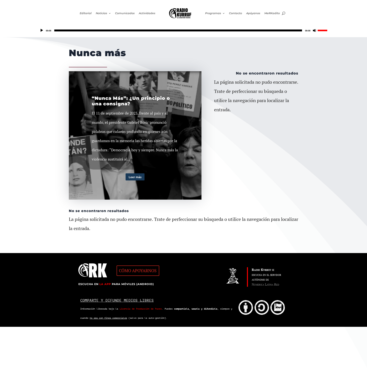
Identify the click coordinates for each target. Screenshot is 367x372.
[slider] (323, 30)
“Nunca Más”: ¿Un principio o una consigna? (131, 101)
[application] (183, 30)
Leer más (135, 177)
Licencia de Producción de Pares (141, 308)
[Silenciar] (315, 30)
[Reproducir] (42, 30)
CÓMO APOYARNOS (138, 270)
